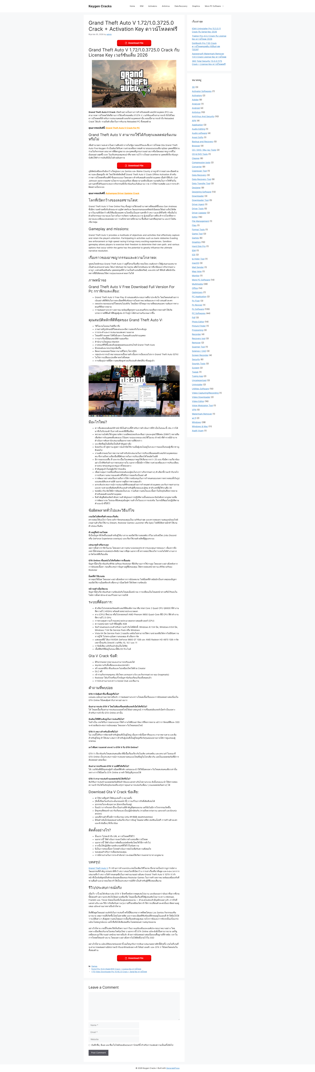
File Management (200, 221)
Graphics (196, 6)
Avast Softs (197, 137)
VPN (194, 409)
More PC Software (213, 6)
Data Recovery (181, 6)
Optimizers (197, 292)
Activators (152, 6)
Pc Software (198, 309)
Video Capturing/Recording (205, 393)
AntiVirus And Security (203, 116)
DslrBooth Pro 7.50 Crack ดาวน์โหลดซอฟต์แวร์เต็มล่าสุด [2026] (206, 46)
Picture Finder (199, 326)
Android (196, 108)
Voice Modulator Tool (202, 405)
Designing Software (201, 192)
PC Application (199, 296)
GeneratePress (173, 1068)
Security (196, 359)
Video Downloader (201, 397)
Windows (196, 422)
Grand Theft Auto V (98, 868)
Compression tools (201, 162)
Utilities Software (200, 389)
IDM (141, 6)
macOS (195, 263)
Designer (196, 187)
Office (195, 288)
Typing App (197, 376)
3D (193, 87)
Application (197, 125)
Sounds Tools (198, 363)
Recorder (196, 334)
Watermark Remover (202, 414)
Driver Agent (198, 204)
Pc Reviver (197, 305)
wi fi (194, 418)
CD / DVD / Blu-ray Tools (204, 150)
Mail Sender (198, 267)
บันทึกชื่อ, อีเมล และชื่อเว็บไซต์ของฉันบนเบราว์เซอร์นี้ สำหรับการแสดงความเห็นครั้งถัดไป (132, 1045)
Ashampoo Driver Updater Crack (122, 193)
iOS (193, 254)
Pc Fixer (196, 301)
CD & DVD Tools (200, 154)
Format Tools (198, 229)
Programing (197, 330)
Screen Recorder (200, 355)
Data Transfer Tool (201, 183)
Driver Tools (198, 208)
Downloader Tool (200, 200)
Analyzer (196, 104)
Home (132, 6)
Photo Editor (198, 321)
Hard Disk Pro (199, 246)
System (195, 368)
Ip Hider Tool (198, 259)
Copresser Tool (199, 171)
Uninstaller (197, 384)
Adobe (195, 99)
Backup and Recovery (202, 141)
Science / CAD (199, 351)
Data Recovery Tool (201, 179)
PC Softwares (198, 313)
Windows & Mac (200, 426)
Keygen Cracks (100, 6)
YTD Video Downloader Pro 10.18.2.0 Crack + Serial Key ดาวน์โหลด (119, 972)
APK (194, 120)
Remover (196, 342)
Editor (195, 217)
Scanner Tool (198, 347)
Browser (196, 146)
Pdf (193, 317)
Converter (197, 166)
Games (94, 966)
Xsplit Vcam (198, 430)
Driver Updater (199, 213)
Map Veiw (197, 271)
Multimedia (197, 284)
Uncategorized (199, 380)
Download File (135, 43)
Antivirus (166, 6)
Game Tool (197, 234)
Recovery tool (198, 338)
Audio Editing (198, 129)
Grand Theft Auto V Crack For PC (123, 128)
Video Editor (198, 401)
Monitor (195, 275)
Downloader (198, 196)
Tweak (195, 372)
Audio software (199, 133)
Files (194, 225)
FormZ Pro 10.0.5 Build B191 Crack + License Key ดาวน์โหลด (116, 969)
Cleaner (196, 158)
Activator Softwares (202, 91)
